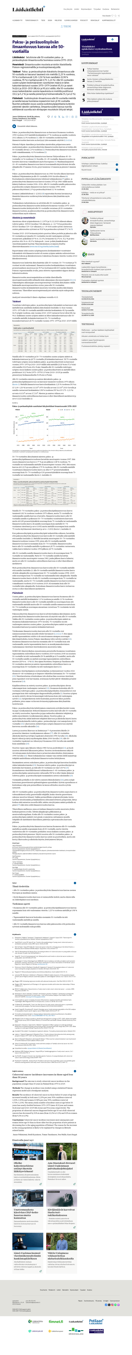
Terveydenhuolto (31, 20)
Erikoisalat (95, 20)
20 (27, 744)
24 (67, 768)
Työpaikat (97, 9)
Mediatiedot (115, 9)
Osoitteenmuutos (89, 1301)
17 (51, 733)
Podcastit (84, 20)
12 (70, 639)
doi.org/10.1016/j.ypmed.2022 (35, 997)
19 (61, 738)
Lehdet (76, 9)
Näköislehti (65, 1290)
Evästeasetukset (115, 1301)
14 (23, 681)
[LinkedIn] (63, 117)
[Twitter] (59, 117)
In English (105, 1301)
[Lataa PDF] (76, 117)
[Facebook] (52, 117)
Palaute (80, 1301)
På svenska (99, 1301)
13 (14, 676)
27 (18, 805)
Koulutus (106, 9)
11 (74, 280)
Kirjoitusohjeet (86, 9)
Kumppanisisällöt (109, 20)
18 (66, 736)
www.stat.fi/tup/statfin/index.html (44, 246)
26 (62, 780)
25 (71, 776)
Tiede (43, 20)
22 (25, 756)
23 (34, 765)
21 (65, 748)
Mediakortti (52, 1290)
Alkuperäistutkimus (19, 36)
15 (22, 724)
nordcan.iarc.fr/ (42, 964)
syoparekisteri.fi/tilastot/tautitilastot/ (40, 1048)
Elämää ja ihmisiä (70, 20)
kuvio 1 (16, 384)
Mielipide (58, 20)
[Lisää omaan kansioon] (48, 117)
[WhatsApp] (55, 117)
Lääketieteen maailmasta (22, 1192)
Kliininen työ (17, 20)
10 (71, 280)
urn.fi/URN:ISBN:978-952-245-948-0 (43, 1015)
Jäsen (50, 20)
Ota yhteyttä (67, 9)
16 (37, 726)
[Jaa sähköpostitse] (67, 117)
